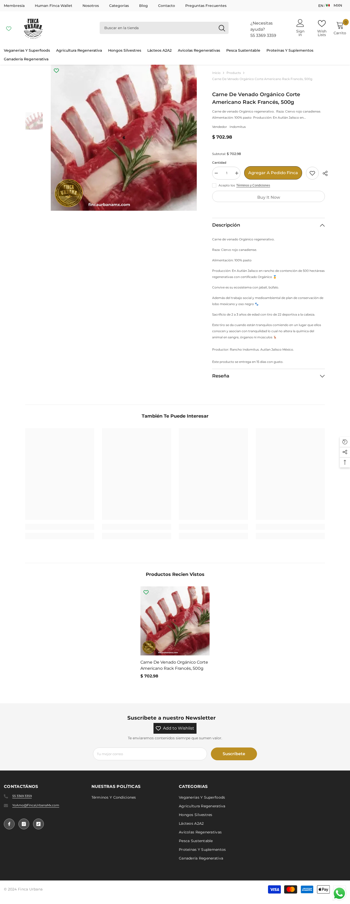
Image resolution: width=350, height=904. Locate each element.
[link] (59, 527)
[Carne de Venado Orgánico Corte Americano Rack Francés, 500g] (175, 620)
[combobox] (157, 28)
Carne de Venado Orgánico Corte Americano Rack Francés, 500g (174, 665)
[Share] (323, 173)
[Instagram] (23, 824)
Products (234, 73)
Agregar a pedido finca (273, 172)
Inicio (216, 73)
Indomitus (238, 127)
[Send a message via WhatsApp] (339, 893)
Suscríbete (234, 753)
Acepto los (227, 185)
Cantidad (219, 162)
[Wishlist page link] (8, 27)
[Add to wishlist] (312, 173)
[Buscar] (164, 28)
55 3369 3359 (263, 35)
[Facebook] (9, 824)
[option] (124, 138)
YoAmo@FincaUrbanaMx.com (35, 805)
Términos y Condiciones (253, 185)
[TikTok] (38, 824)
